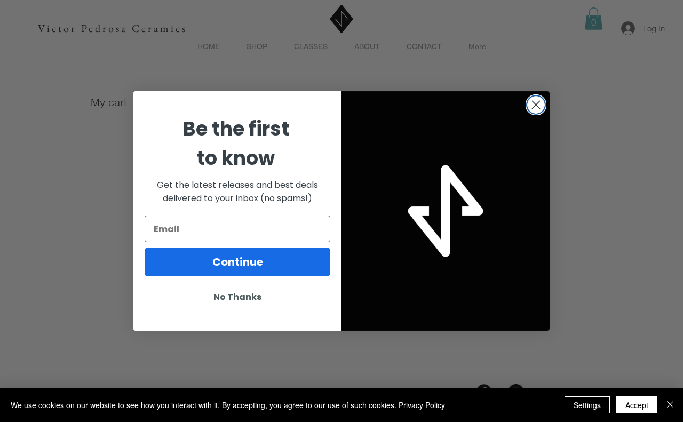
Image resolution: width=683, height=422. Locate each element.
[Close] (670, 404)
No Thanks (237, 297)
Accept (636, 405)
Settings (587, 405)
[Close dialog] (536, 104)
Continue (237, 261)
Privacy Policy (422, 405)
